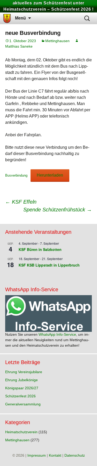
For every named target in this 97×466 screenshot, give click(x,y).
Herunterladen (50, 175)
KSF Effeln (20, 202)
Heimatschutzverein (21, 432)
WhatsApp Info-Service (57, 334)
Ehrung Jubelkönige (21, 380)
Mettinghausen (57, 41)
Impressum (36, 455)
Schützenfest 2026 (20, 396)
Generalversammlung (23, 404)
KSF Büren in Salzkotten (40, 249)
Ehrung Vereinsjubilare (23, 372)
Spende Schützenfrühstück (57, 209)
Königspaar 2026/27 (21, 388)
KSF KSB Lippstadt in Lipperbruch (49, 265)
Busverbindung (16, 175)
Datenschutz (74, 455)
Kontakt (55, 455)
